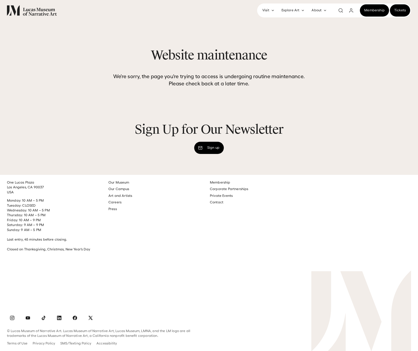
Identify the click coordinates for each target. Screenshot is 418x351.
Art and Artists (120, 196)
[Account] (351, 10)
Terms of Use (17, 343)
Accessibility (106, 343)
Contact (216, 202)
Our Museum (118, 182)
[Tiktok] (43, 318)
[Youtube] (28, 318)
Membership (220, 182)
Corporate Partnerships (229, 189)
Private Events (221, 196)
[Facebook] (75, 318)
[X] (90, 318)
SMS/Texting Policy (75, 343)
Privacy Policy (44, 343)
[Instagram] (12, 318)
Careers (114, 202)
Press (112, 209)
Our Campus (118, 189)
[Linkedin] (59, 318)
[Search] (341, 10)
